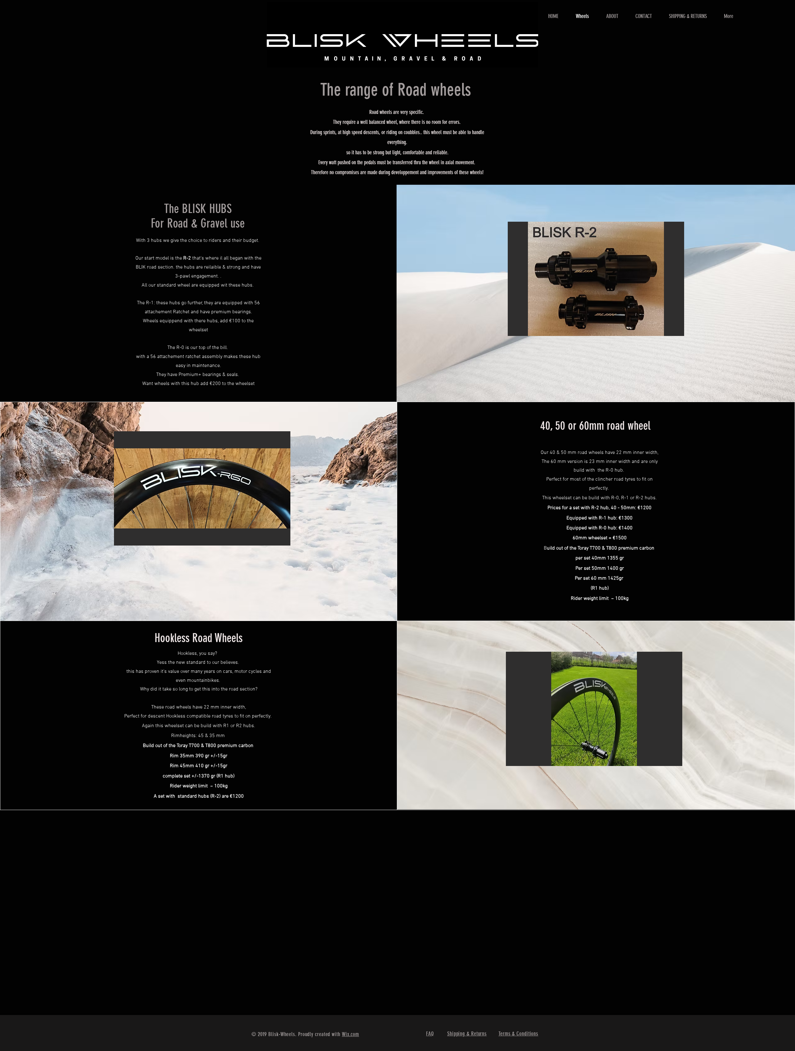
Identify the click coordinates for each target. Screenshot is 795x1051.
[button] (596, 279)
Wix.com (350, 1034)
